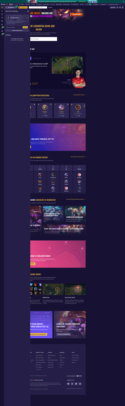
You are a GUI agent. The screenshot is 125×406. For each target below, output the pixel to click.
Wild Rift (73, 362)
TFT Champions (39, 367)
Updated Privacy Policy (38, 389)
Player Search (38, 364)
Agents (49, 357)
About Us (32, 375)
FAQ (61, 367)
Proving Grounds (75, 357)
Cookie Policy (45, 389)
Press (46, 375)
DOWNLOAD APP (24, 7)
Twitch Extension (75, 355)
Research (62, 364)
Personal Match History (41, 362)
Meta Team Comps (40, 357)
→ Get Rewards (81, 1)
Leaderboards (51, 364)
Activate (25, 27)
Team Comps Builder (40, 360)
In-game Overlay (39, 355)
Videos (61, 360)
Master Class (50, 367)
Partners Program (38, 375)
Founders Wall (75, 360)
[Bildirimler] (117, 7)
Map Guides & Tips (52, 355)
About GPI (62, 362)
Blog (61, 355)
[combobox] (38, 7)
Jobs (43, 375)
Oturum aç (113, 7)
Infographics (62, 357)
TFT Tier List (38, 369)
